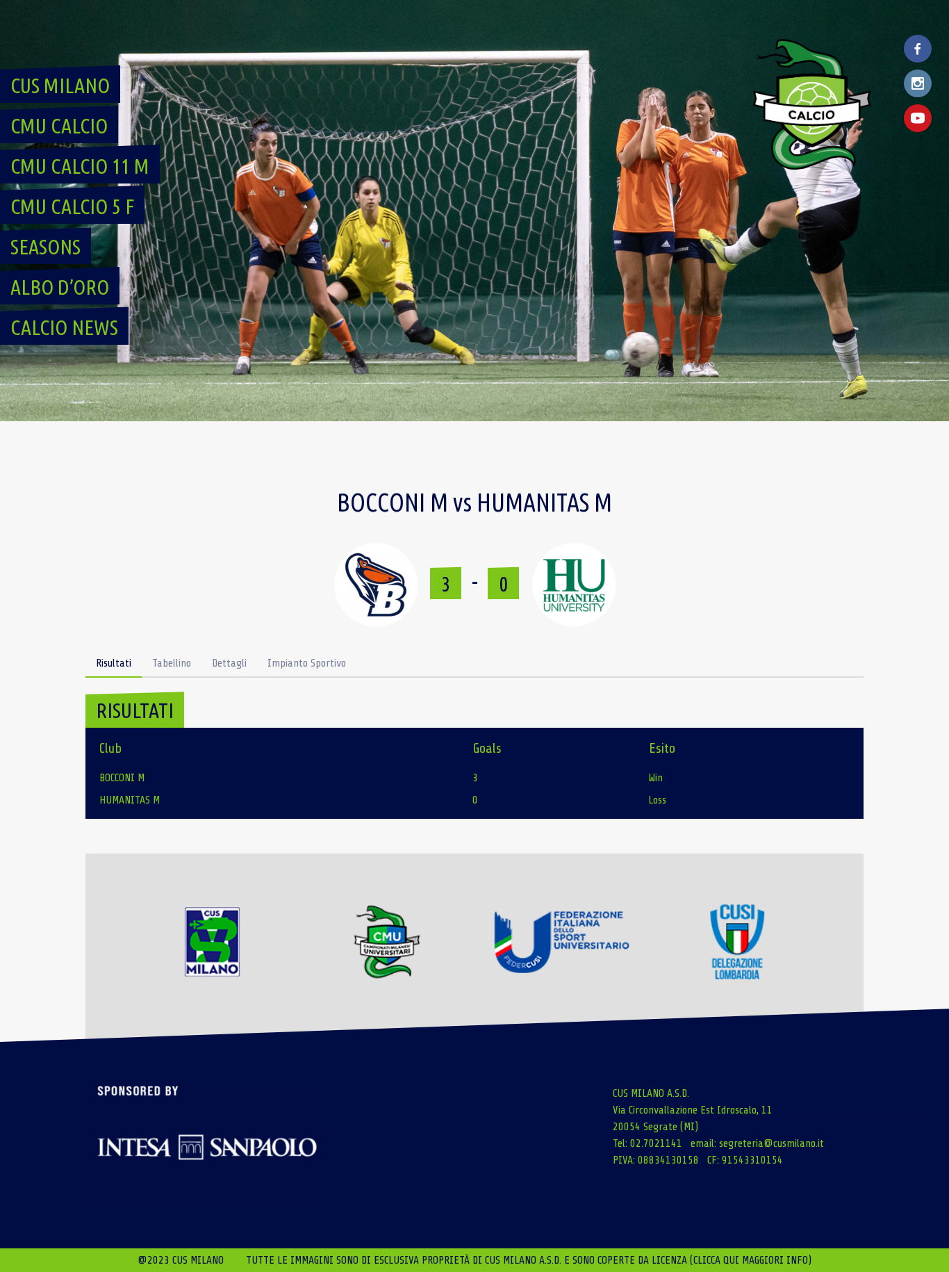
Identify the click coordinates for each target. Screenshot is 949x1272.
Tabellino (171, 663)
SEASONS (45, 247)
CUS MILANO (60, 85)
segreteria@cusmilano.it (771, 1143)
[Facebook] (918, 49)
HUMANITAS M (129, 800)
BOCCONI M (122, 778)
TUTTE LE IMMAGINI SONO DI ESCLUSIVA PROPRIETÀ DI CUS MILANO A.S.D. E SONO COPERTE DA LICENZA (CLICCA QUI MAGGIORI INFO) (528, 1260)
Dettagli (229, 663)
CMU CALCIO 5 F (72, 206)
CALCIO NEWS (64, 327)
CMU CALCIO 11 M (79, 166)
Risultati (113, 663)
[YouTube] (918, 118)
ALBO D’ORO (59, 287)
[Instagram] (918, 83)
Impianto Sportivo (306, 663)
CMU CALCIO (59, 126)
